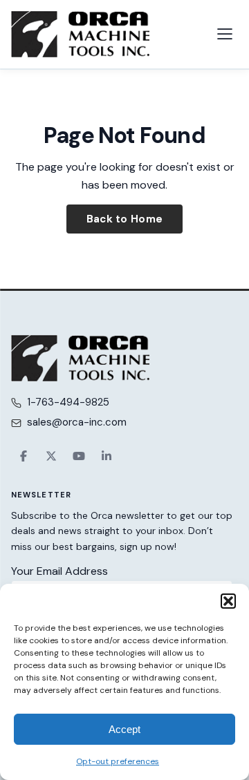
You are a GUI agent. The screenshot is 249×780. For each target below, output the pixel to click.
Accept (124, 729)
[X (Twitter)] (51, 456)
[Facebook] (23, 456)
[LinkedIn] (106, 456)
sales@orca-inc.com (77, 422)
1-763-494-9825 (68, 402)
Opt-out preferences (117, 761)
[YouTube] (78, 456)
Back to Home (124, 219)
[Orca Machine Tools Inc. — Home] (80, 34)
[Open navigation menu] (225, 34)
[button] (228, 601)
